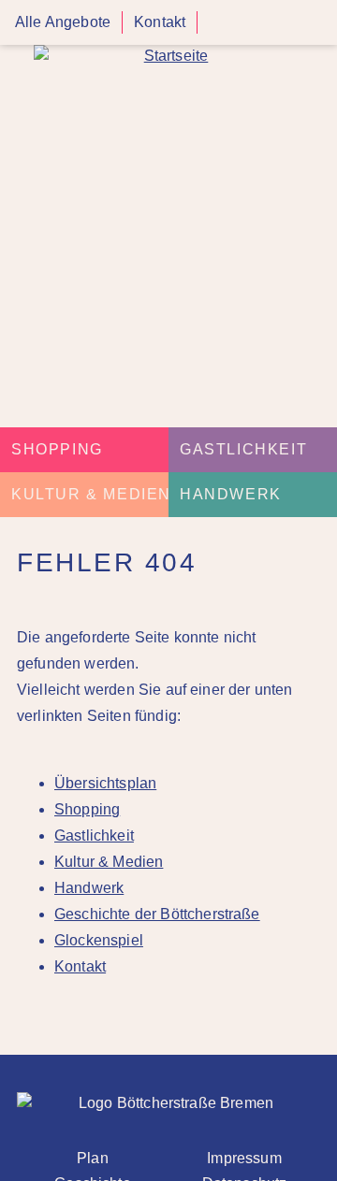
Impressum (244, 1158)
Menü (316, 23)
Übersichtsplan (105, 783)
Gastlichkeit (243, 449)
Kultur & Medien (91, 494)
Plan (93, 1158)
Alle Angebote (62, 22)
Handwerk (231, 494)
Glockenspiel (98, 940)
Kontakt (159, 22)
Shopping (57, 449)
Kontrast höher (220, 29)
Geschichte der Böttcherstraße (157, 914)
